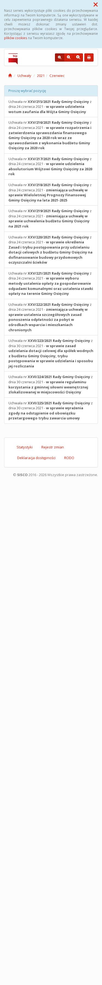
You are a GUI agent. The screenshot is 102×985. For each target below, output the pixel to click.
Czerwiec (57, 75)
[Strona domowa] (10, 75)
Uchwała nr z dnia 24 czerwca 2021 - (50, 106)
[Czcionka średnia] (68, 57)
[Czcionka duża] (78, 57)
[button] (95, 4)
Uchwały (24, 75)
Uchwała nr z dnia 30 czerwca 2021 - (50, 353)
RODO (69, 457)
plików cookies (15, 38)
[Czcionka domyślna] (59, 57)
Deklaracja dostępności (36, 457)
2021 (41, 75)
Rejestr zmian (52, 447)
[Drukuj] (89, 57)
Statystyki (25, 447)
